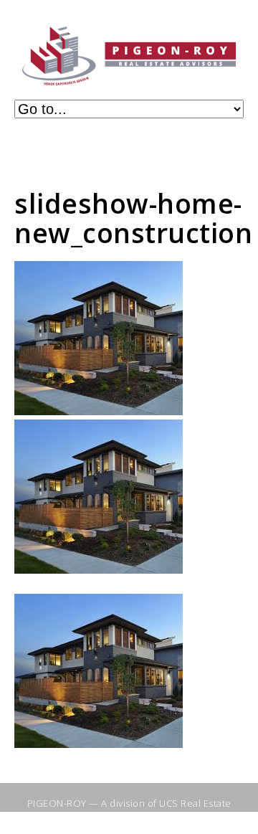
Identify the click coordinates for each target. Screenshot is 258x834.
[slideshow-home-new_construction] (98, 411)
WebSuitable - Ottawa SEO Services (174, 821)
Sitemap (88, 815)
